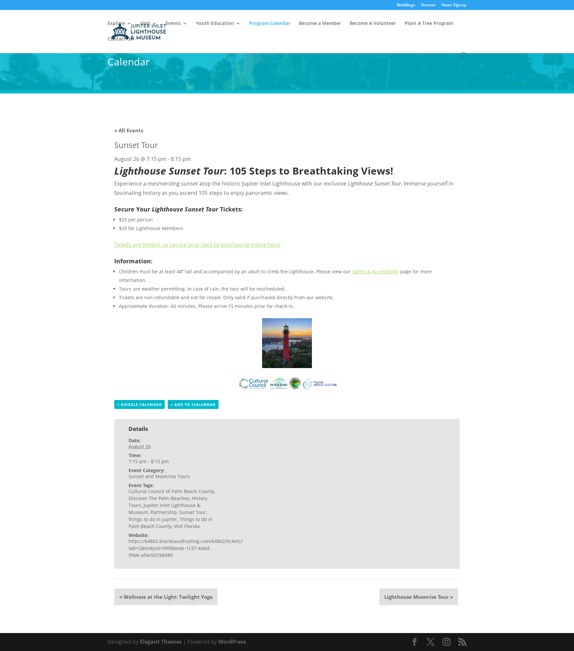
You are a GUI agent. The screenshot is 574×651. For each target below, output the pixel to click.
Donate (428, 5)
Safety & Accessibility (375, 271)
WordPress (232, 641)
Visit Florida (187, 526)
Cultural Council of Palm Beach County (171, 491)
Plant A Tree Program (429, 23)
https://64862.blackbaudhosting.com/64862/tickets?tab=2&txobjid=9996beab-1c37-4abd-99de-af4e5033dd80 (186, 548)
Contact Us (120, 39)
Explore (116, 23)
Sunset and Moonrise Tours (159, 476)
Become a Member (320, 23)
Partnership (163, 512)
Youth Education (215, 23)
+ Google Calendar (139, 404)
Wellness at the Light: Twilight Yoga (166, 596)
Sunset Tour (192, 512)
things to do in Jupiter (153, 519)
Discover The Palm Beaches (159, 498)
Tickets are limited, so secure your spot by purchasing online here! (197, 244)
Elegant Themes (161, 641)
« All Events (128, 130)
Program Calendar (269, 23)
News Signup (453, 5)
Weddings (406, 5)
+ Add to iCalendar (193, 404)
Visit (145, 23)
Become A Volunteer (373, 23)
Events (173, 23)
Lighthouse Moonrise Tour (418, 596)
